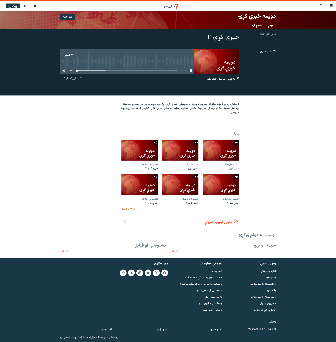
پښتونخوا (271, 278)
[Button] (268, 52)
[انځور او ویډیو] (35, 6)
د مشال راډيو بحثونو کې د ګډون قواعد (202, 278)
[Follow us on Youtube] (148, 273)
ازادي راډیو (216, 329)
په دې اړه (257, 26)
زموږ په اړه (217, 271)
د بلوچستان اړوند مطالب (263, 297)
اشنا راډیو (107, 329)
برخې (270, 26)
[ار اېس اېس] (131, 273)
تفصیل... (174, 251)
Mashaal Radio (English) (262, 329)
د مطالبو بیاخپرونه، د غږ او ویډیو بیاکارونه (201, 284)
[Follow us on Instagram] (139, 273)
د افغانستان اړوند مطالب (263, 284)
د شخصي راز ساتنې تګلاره (209, 291)
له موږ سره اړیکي (213, 297)
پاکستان (271, 291)
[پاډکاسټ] (123, 273)
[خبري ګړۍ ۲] (221, 150)
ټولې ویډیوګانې (268, 271)
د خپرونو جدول (268, 304)
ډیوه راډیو (161, 329)
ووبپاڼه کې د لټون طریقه (209, 304)
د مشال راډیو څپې (212, 310)
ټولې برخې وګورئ (129, 208)
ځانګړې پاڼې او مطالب (264, 310)
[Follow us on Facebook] (164, 273)
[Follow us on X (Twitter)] (156, 273)
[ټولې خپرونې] (25, 6)
